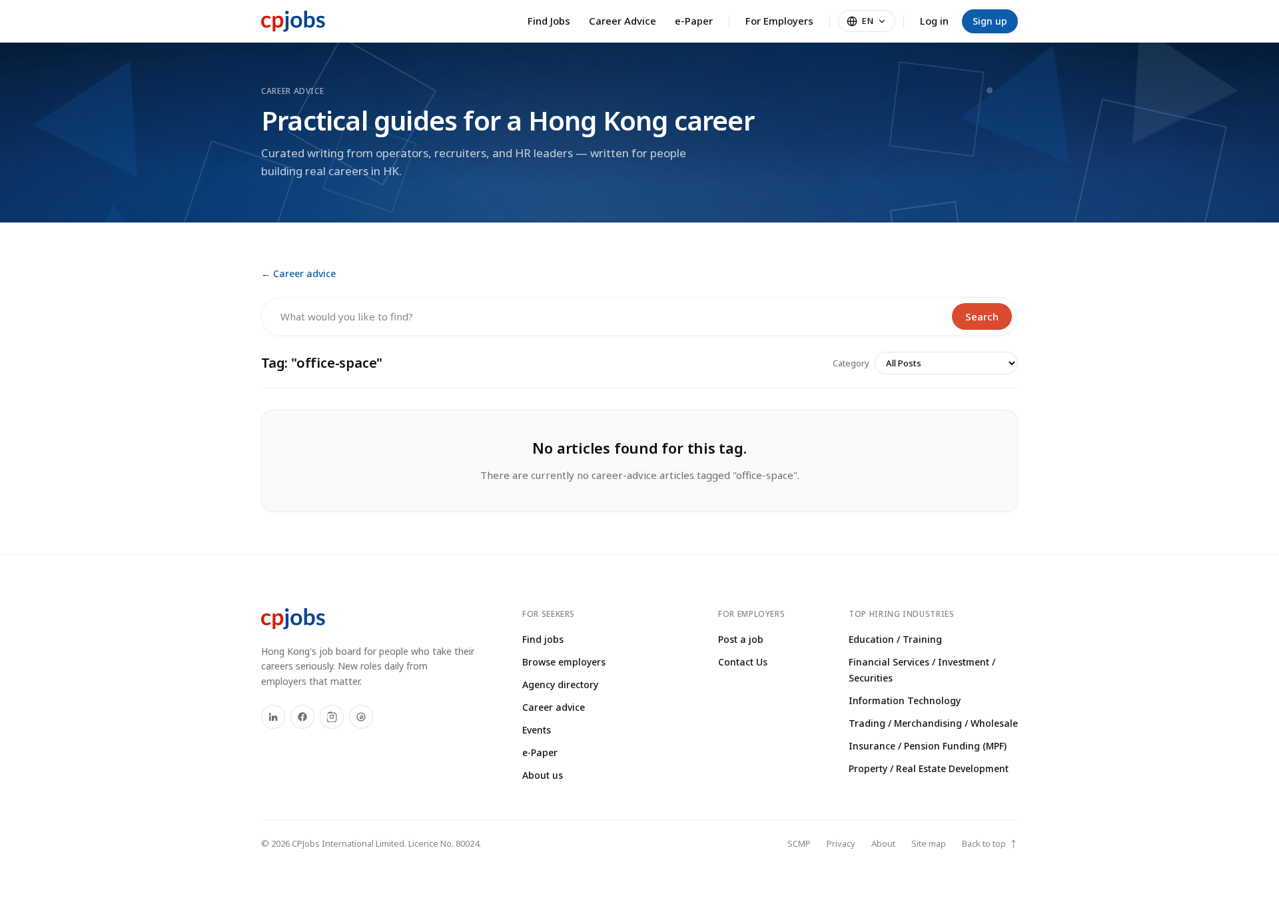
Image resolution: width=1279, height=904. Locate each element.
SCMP (799, 843)
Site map (928, 843)
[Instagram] (332, 717)
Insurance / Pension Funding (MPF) (928, 745)
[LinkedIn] (273, 717)
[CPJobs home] (293, 21)
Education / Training (895, 639)
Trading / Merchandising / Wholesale (933, 723)
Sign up (990, 21)
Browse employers (564, 662)
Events (536, 729)
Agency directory (560, 684)
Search (982, 316)
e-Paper (694, 20)
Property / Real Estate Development (929, 768)
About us (542, 775)
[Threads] (361, 717)
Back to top (990, 843)
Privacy (841, 843)
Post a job (740, 639)
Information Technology (905, 700)
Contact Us (742, 662)
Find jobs (543, 639)
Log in (934, 20)
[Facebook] (302, 717)
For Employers (779, 20)
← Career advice (298, 273)
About (883, 843)
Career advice (553, 707)
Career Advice (622, 20)
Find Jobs (549, 20)
